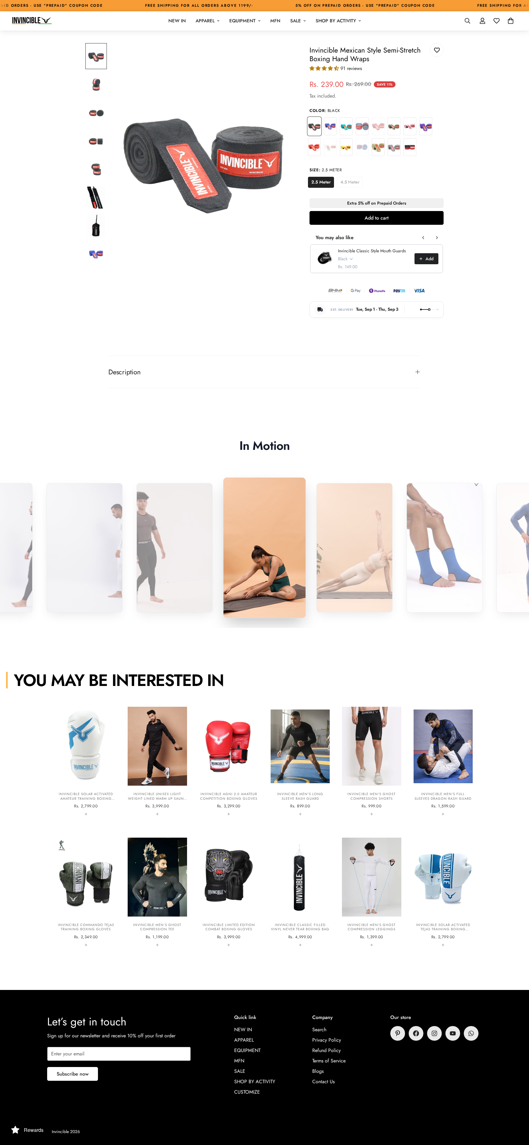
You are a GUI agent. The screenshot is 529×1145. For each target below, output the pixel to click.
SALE (295, 20)
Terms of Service (329, 1060)
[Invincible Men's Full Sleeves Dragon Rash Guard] (443, 761)
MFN (275, 20)
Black (314, 126)
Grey (362, 126)
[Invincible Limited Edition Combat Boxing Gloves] (228, 892)
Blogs (318, 1071)
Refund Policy (326, 1050)
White (330, 147)
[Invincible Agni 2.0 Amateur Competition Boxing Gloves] (228, 761)
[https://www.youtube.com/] (452, 1033)
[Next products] (437, 237)
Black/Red (409, 147)
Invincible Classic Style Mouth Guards (372, 251)
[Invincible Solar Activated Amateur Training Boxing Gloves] (85, 761)
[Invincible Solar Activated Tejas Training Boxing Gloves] (443, 892)
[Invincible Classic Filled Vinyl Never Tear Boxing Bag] (300, 892)
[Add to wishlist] (437, 50)
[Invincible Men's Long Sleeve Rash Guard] (300, 761)
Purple (425, 126)
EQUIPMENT (242, 20)
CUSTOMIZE (247, 1091)
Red (314, 147)
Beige (378, 147)
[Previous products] (423, 237)
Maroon (378, 126)
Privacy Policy (326, 1039)
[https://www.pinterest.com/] (397, 1033)
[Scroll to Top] (517, 1112)
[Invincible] (31, 21)
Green (346, 126)
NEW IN (177, 20)
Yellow (346, 147)
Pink (409, 126)
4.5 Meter (351, 183)
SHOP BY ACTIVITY (336, 20)
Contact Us (323, 1081)
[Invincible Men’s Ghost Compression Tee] (157, 892)
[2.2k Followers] (416, 1033)
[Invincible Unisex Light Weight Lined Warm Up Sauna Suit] (157, 761)
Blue (330, 126)
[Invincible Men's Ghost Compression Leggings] (371, 892)
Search (319, 1029)
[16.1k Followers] (434, 1033)
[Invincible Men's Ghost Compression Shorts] (371, 761)
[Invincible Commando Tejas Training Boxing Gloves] (85, 892)
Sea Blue (362, 147)
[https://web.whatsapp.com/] (471, 1033)
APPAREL (205, 20)
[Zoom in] (281, 56)
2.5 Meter (322, 183)
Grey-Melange (394, 147)
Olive (394, 126)
